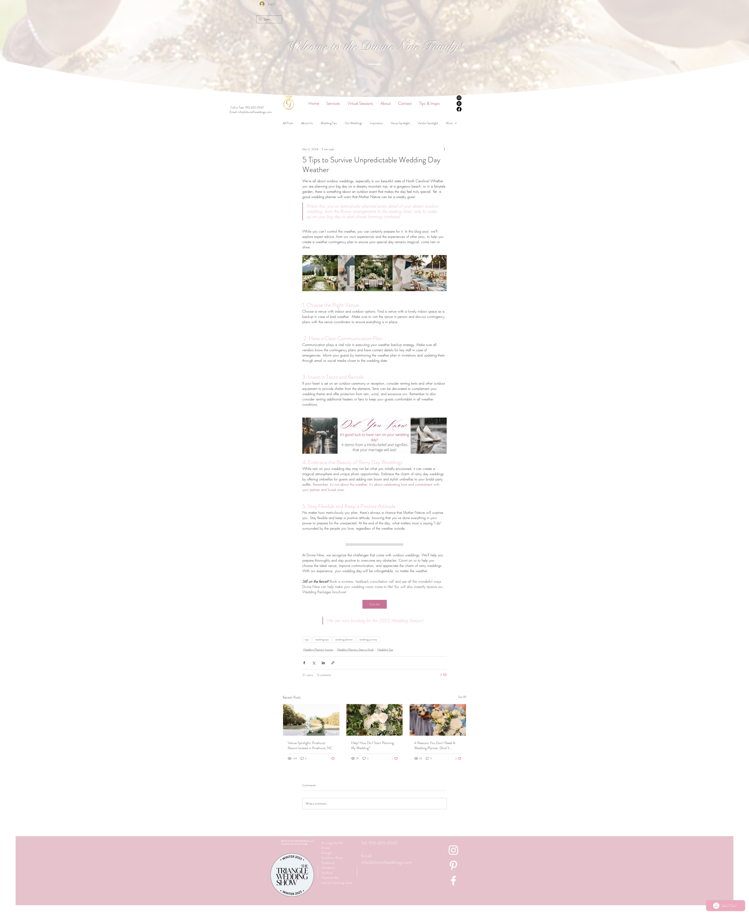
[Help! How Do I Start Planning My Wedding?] (374, 720)
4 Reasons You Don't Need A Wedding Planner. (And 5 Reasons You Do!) (434, 745)
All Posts (288, 123)
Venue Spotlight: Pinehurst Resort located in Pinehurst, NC (310, 745)
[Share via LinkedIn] (323, 663)
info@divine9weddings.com (255, 112)
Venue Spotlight (400, 123)
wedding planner (344, 639)
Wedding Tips (329, 123)
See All (462, 697)
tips (307, 639)
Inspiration (376, 123)
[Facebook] (459, 109)
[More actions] (444, 149)
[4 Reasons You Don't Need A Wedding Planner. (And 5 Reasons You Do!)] (438, 720)
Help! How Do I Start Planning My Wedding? (372, 745)
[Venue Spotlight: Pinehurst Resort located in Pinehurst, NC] (311, 720)
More (449, 123)
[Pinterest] (459, 103)
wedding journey (368, 639)
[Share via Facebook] (304, 663)
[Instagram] (459, 97)
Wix (305, 844)
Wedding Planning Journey (318, 649)
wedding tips (322, 639)
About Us (307, 123)
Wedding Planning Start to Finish (355, 649)
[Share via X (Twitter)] (314, 663)
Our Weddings (353, 123)
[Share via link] (333, 663)
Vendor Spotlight (428, 123)
